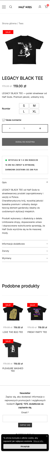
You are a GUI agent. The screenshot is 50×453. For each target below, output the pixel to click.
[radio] (24, 105)
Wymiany (6, 258)
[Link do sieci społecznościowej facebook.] (21, 387)
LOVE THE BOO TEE (13, 332)
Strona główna (9, 23)
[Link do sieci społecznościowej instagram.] (29, 387)
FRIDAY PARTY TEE (37, 332)
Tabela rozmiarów (13, 120)
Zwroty (5, 251)
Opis (4, 182)
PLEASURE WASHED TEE (12, 369)
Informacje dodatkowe (13, 243)
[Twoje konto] (39, 7)
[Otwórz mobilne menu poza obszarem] (4, 7)
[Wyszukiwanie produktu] (10, 7)
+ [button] (40, 128)
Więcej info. (38, 441)
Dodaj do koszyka (25, 142)
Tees (21, 23)
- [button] (10, 128)
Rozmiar (6, 108)
